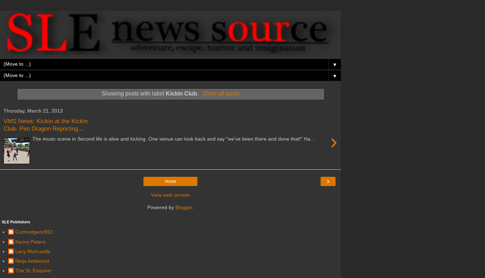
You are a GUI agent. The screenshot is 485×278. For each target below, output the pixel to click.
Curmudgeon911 (34, 232)
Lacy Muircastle (32, 251)
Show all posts (220, 94)
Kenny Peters (30, 242)
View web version (170, 195)
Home (170, 181)
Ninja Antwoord (32, 261)
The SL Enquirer (33, 270)
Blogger (183, 207)
